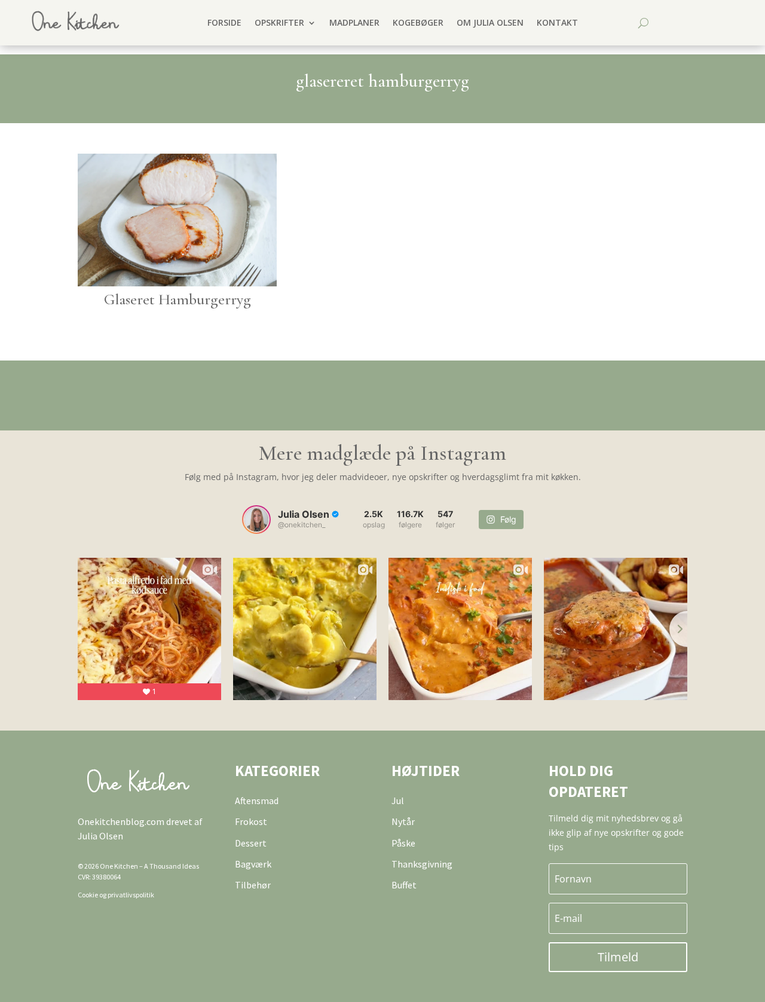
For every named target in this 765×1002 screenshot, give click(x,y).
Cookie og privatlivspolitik (116, 894)
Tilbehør (253, 885)
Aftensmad (257, 801)
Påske (403, 843)
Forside (224, 22)
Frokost (251, 821)
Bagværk (253, 864)
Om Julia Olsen (490, 22)
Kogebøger (418, 22)
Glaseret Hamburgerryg (177, 299)
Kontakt (557, 22)
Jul (397, 801)
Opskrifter (279, 22)
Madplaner (354, 22)
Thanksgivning (421, 864)
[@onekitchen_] (256, 519)
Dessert (251, 843)
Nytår (403, 821)
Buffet (404, 885)
